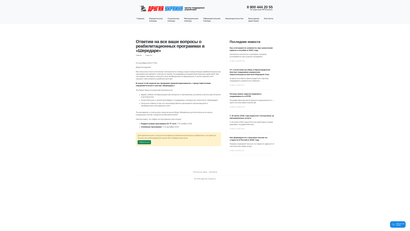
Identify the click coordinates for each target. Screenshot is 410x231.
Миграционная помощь (191, 20)
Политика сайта (200, 172)
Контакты (268, 19)
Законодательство (234, 19)
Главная (140, 19)
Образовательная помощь (211, 20)
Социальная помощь (173, 20)
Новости (148, 55)
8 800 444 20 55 (260, 7)
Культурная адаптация (253, 20)
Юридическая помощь (156, 20)
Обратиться (144, 142)
